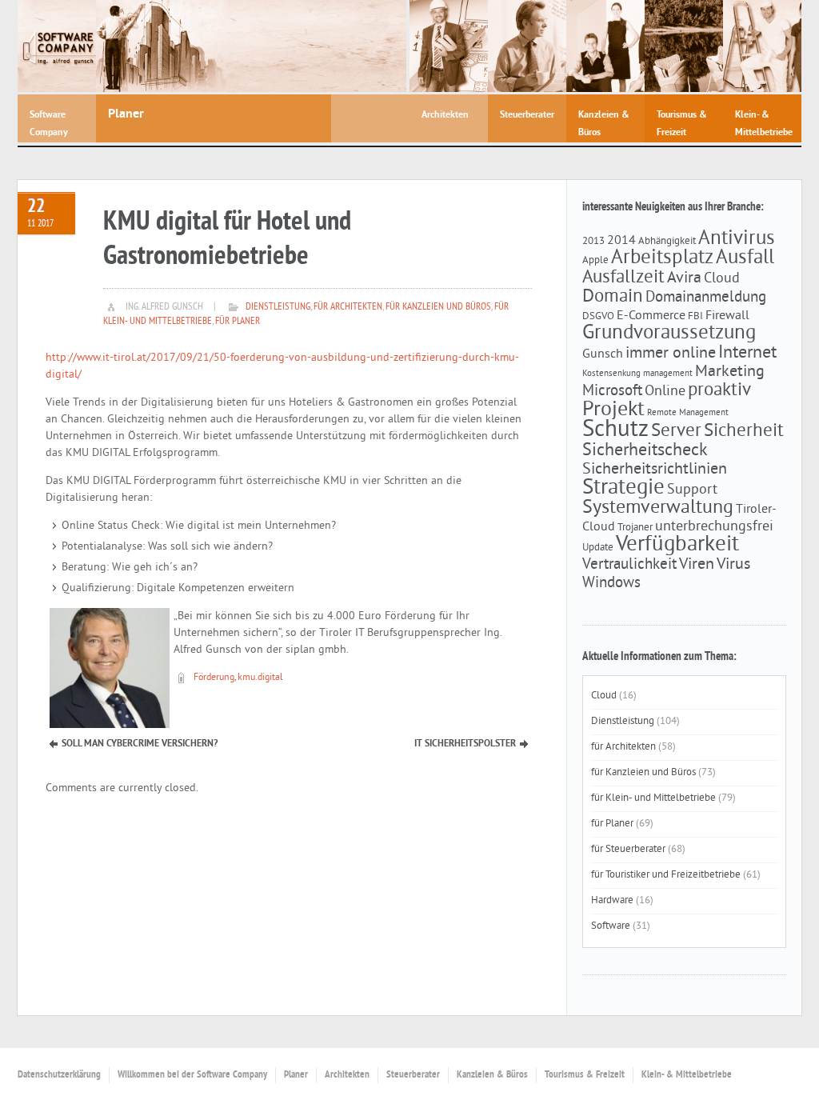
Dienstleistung (278, 307)
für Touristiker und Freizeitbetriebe (666, 875)
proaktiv (719, 390)
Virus (733, 564)
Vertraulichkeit (629, 564)
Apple (595, 260)
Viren (696, 564)
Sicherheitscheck (645, 451)
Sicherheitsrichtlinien (654, 469)
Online (665, 392)
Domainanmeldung (705, 297)
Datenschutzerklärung (59, 1075)
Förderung (214, 678)
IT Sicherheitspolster (465, 744)
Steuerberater (413, 1075)
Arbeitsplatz (662, 258)
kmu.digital (260, 678)
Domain (612, 297)
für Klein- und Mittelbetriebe (653, 798)
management (668, 374)
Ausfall (745, 258)
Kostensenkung (611, 374)
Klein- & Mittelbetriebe (686, 1075)
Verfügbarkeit (677, 545)
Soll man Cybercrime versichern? (140, 744)
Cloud (722, 279)
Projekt (613, 410)
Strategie (623, 488)
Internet (747, 353)
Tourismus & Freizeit (585, 1075)
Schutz (615, 430)
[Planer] (251, 46)
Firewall (727, 316)
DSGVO (598, 316)
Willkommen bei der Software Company (192, 1075)
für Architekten (348, 307)
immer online (670, 353)
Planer (296, 1075)
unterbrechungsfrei (714, 527)
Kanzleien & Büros (492, 1075)
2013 (593, 241)
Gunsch (602, 354)
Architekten (347, 1075)
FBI (695, 316)
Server (676, 431)
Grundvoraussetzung (669, 334)
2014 (621, 241)
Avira (684, 278)
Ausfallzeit (623, 278)
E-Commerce (651, 316)
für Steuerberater (628, 849)
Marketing (730, 372)
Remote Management (688, 413)
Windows (611, 583)
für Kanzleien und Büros (438, 307)
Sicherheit (744, 431)
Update (597, 547)
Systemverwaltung (657, 508)
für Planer (237, 321)
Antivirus (736, 239)
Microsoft (612, 391)
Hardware (612, 900)
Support (692, 490)
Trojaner (635, 527)
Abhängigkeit (667, 241)
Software (610, 926)
